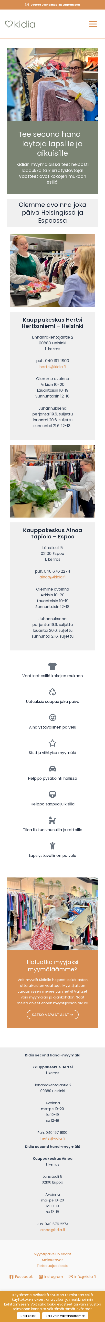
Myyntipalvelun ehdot (53, 1254)
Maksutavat (52, 1259)
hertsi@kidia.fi (52, 367)
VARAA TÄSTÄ (72, 13)
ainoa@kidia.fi (52, 577)
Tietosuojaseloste (52, 1265)
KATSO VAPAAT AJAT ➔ (52, 1014)
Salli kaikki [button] (28, 1316)
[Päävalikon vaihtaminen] (92, 24)
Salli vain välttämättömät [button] (65, 1316)
